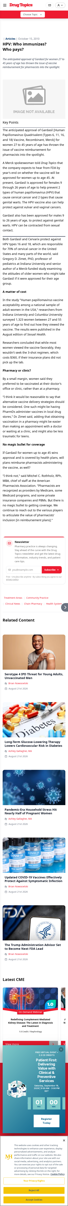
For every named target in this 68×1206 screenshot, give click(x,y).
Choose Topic (30, 14)
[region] (34, 1171)
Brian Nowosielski (18, 683)
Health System (54, 603)
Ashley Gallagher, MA (20, 751)
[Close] (64, 1140)
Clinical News (12, 603)
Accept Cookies (34, 1199)
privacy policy (12, 579)
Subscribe (49, 569)
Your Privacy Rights (33, 1180)
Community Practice (37, 597)
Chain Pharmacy (33, 603)
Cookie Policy (58, 1174)
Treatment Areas (13, 597)
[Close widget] (61, 1049)
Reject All (34, 1190)
